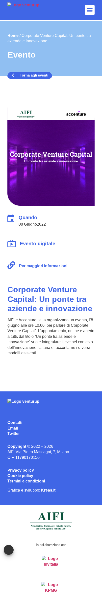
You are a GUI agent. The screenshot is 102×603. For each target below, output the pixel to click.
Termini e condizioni (26, 481)
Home (13, 35)
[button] (90, 10)
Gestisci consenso (9, 550)
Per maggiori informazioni (43, 266)
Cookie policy (20, 476)
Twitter (13, 434)
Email (12, 428)
